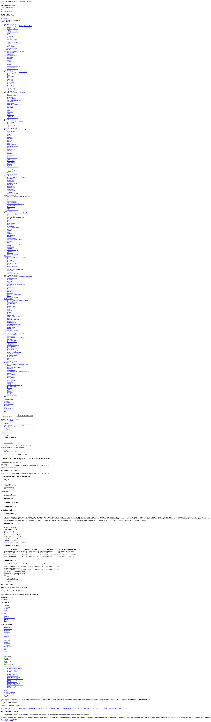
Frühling (9, 58)
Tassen (9, 40)
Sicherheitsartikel (11, 201)
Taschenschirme (11, 238)
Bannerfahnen (11, 223)
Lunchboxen (10, 379)
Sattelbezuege (10, 216)
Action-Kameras (11, 340)
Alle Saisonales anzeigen (13, 66)
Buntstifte (9, 260)
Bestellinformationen (9, 618)
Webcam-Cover (11, 336)
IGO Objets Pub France (13, 677)
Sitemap (6, 696)
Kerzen (9, 373)
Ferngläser (10, 218)
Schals (9, 156)
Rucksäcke (10, 325)
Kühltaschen (10, 313)
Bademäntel (10, 368)
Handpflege (10, 184)
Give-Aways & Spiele (9, 91)
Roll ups (9, 85)
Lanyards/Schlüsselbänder (14, 104)
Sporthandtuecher (11, 370)
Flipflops (9, 137)
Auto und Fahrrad (12, 214)
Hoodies (9, 165)
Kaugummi (10, 290)
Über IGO (6, 605)
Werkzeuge (10, 208)
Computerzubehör (12, 334)
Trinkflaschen (10, 45)
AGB (5, 690)
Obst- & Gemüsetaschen (13, 316)
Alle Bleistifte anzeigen (13, 263)
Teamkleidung (11, 170)
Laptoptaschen (11, 315)
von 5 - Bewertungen (13, 1)
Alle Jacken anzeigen (12, 146)
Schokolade (10, 293)
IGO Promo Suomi (12, 682)
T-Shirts (9, 168)
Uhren (9, 391)
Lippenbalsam (11, 187)
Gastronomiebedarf (12, 278)
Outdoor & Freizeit (9, 211)
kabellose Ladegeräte (12, 351)
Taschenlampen (11, 205)
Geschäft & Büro (8, 70)
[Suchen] (17, 416)
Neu (5, 407)
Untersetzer (10, 392)
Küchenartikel (11, 374)
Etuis (8, 75)
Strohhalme (10, 382)
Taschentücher (11, 190)
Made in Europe (8, 408)
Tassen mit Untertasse (13, 42)
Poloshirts (9, 152)
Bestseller (6, 405)
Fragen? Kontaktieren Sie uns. (8, 467)
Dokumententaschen (12, 305)
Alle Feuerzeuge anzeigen (14, 100)
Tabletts (9, 282)
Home (5, 450)
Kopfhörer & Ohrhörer (13, 355)
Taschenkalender (11, 125)
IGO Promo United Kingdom (15, 685)
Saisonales (10, 57)
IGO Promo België (12, 671)
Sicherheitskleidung (12, 158)
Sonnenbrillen (11, 161)
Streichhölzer (10, 115)
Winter (9, 64)
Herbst (9, 60)
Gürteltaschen (10, 309)
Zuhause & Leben (8, 362)
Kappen (9, 147)
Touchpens (10, 267)
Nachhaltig (7, 402)
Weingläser (10, 37)
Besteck (9, 376)
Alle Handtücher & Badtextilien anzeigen (18, 371)
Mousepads (10, 79)
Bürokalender (10, 122)
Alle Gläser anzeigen (12, 39)
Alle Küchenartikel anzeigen (14, 385)
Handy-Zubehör (11, 346)
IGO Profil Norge (11, 686)
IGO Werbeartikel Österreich (14, 668)
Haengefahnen (11, 226)
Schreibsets (10, 270)
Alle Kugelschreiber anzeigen (15, 269)
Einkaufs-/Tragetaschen (13, 306)
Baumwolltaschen (12, 302)
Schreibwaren (7, 256)
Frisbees (9, 229)
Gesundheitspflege (12, 183)
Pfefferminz (10, 291)
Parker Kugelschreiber (13, 266)
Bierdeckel (10, 279)
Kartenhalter (10, 76)
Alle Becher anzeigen (12, 32)
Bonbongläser (11, 288)
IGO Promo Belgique (12, 673)
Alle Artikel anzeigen (12, 48)
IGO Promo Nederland (13, 688)
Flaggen (9, 220)
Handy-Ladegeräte (12, 348)
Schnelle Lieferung (12, 67)
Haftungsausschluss (9, 693)
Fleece (9, 135)
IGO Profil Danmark (12, 676)
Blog (5, 410)
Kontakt (6, 619)
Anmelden (7, 423)
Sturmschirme (10, 236)
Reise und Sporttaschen (13, 319)
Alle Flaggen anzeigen (13, 227)
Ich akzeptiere (9, 720)
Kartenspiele (10, 103)
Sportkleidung (11, 162)
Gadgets (9, 339)
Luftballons (10, 106)
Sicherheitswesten (12, 202)
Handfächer (10, 138)
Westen (9, 172)
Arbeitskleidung (11, 131)
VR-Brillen (10, 343)
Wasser (9, 296)
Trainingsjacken (11, 171)
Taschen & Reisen (8, 299)
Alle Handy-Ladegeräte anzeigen (15, 353)
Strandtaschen (11, 328)
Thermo (9, 43)
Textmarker (10, 272)
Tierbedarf (10, 251)
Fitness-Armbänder (12, 342)
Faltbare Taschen (11, 307)
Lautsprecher (10, 356)
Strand (9, 245)
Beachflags (10, 224)
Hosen (9, 141)
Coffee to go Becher (12, 29)
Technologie (7, 331)
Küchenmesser (11, 377)
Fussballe (9, 242)
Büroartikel (10, 73)
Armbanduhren (11, 134)
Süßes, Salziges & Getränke (11, 275)
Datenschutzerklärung (9, 692)
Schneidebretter (11, 380)
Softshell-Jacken (11, 144)
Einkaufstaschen (8, 646)
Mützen (9, 150)
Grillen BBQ (10, 233)
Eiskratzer (9, 198)
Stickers (9, 113)
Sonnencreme (10, 189)
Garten (9, 230)
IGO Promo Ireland (12, 680)
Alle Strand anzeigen (12, 250)
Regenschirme (11, 235)
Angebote (6, 401)
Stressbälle (10, 116)
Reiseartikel (10, 321)
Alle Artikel (7, 397)
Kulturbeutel (10, 186)
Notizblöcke (10, 81)
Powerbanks (10, 358)
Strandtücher (10, 248)
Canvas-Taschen (11, 303)
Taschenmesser (11, 207)
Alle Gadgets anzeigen (13, 345)
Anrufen (21, 447)
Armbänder (10, 132)
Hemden (9, 140)
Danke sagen (10, 52)
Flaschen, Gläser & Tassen (11, 24)
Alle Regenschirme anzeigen (14, 239)
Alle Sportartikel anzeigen (14, 244)
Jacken (9, 143)
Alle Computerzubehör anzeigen (15, 337)
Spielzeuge (10, 112)
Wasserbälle (10, 253)
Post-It (9, 83)
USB (8, 359)
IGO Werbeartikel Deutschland (12, 667)
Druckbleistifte (11, 262)
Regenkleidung (11, 155)
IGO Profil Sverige (12, 674)
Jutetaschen (10, 310)
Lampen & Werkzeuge (10, 195)
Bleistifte (9, 259)
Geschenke (7, 49)
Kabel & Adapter (11, 349)
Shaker (9, 30)
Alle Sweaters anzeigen (13, 167)
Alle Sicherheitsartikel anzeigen (15, 204)
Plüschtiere (10, 107)
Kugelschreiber (11, 264)
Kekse (9, 285)
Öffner (9, 383)
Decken (9, 365)
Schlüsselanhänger (12, 109)
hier (209, 717)
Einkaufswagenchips (12, 95)
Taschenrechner (11, 88)
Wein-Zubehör (11, 394)
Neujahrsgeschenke (12, 55)
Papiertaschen (10, 318)
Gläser (9, 33)
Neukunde (6, 428)
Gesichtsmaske (11, 181)
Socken (9, 159)
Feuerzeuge (10, 97)
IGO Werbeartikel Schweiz (14, 683)
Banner (9, 221)
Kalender (6, 119)
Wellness (9, 192)
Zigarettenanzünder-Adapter (14, 352)
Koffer (9, 312)
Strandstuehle (10, 247)
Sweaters (9, 164)
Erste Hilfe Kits (11, 180)
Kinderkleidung (11, 149)
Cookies (6, 695)
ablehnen (3, 720)
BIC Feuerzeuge (11, 98)
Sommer (9, 63)
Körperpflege (7, 175)
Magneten (9, 388)
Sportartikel (10, 241)
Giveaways (10, 101)
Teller (8, 389)
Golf (8, 232)
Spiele (8, 110)
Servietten (9, 281)
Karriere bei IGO (8, 608)
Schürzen (6, 642)
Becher (9, 27)
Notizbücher (10, 82)
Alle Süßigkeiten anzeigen (14, 294)
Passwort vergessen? (9, 427)
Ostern (9, 61)
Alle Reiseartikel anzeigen (14, 324)
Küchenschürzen (11, 386)
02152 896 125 (5, 447)
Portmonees (10, 153)
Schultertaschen (11, 327)
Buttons (9, 94)
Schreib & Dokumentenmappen (15, 86)
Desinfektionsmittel (12, 178)
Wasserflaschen (11, 46)
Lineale (9, 78)
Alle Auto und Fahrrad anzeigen (15, 217)
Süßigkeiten (10, 287)
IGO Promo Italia (11, 670)
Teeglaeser (10, 36)
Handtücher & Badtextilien (14, 367)
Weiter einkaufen (8, 443)
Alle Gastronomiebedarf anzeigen (16, 284)
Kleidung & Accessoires (10, 128)
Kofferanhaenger (11, 322)
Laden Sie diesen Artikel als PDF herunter (15, 542)
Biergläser (10, 35)
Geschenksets (10, 54)
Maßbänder (10, 199)
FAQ (5, 411)
